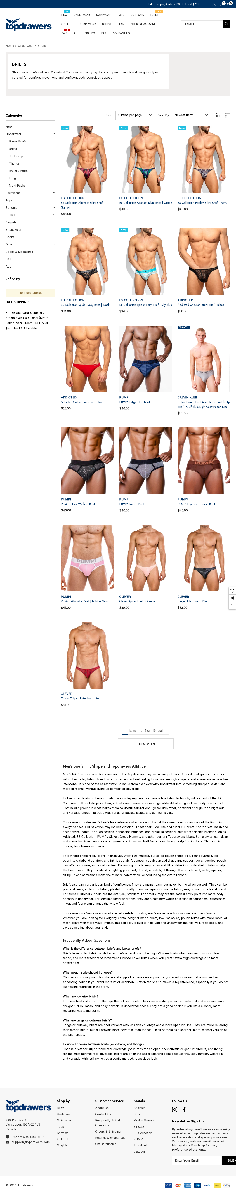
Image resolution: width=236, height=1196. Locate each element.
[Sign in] (214, 4)
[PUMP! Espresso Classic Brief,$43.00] (204, 460)
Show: (109, 115)
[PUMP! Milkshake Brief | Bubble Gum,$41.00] (87, 558)
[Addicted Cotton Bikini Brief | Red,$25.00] (87, 359)
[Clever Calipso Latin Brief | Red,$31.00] (87, 655)
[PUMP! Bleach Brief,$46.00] (145, 460)
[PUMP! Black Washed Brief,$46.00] (87, 460)
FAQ (22, 328)
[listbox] (191, 115)
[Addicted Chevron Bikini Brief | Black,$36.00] (204, 261)
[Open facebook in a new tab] (183, 1109)
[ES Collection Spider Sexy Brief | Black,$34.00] (87, 261)
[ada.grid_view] (217, 115)
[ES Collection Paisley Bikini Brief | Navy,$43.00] (204, 159)
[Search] (226, 24)
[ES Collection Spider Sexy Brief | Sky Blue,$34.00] (145, 261)
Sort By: (164, 115)
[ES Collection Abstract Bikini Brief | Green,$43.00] (145, 159)
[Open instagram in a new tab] (174, 1109)
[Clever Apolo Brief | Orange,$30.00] (145, 558)
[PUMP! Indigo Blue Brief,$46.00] (145, 359)
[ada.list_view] (227, 115)
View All (139, 1151)
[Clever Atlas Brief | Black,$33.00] (204, 558)
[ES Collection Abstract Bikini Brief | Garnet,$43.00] (87, 159)
